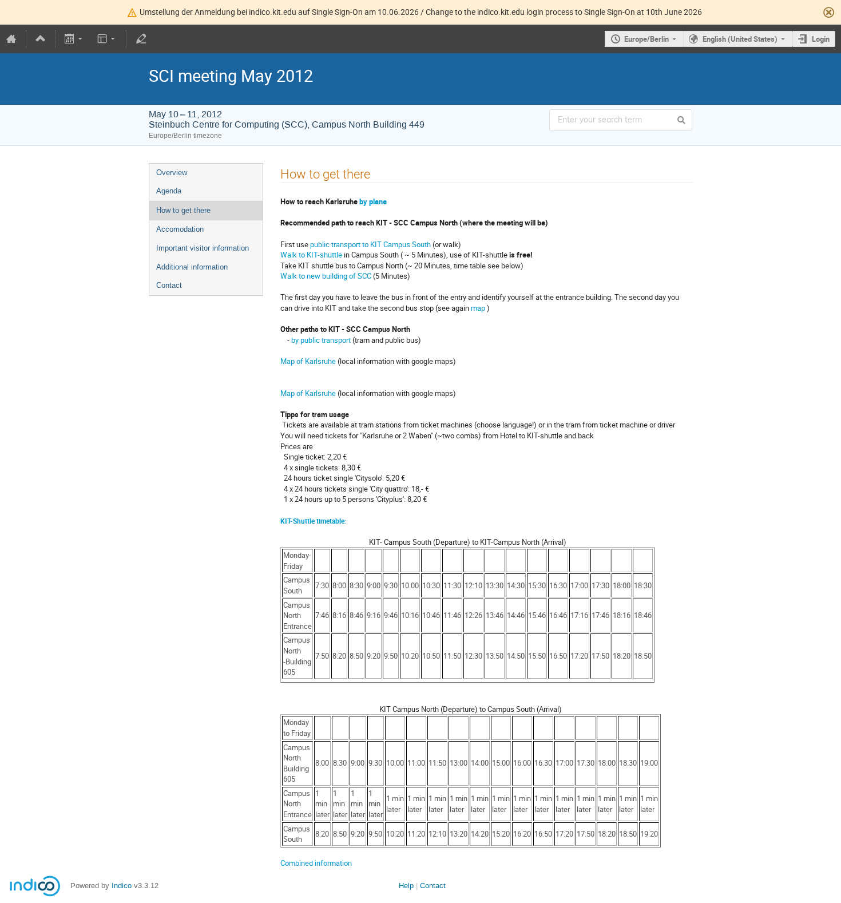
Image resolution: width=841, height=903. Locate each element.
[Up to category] (40, 39)
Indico (122, 885)
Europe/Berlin (646, 39)
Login (821, 39)
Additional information (192, 267)
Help (406, 885)
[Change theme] (106, 39)
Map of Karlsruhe (308, 361)
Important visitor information (202, 248)
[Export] (74, 39)
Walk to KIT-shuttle (311, 254)
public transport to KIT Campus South (369, 244)
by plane (373, 201)
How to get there (183, 210)
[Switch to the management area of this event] (140, 39)
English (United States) (740, 39)
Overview (171, 172)
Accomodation (180, 229)
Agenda (168, 191)
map (478, 308)
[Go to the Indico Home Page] (11, 39)
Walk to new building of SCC (325, 276)
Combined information (316, 863)
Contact (169, 285)
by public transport (321, 340)
